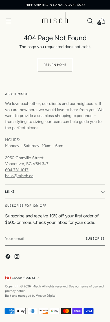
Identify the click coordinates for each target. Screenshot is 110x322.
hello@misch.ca (19, 175)
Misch (36, 286)
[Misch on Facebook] (8, 257)
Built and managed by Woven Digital (30, 296)
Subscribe (95, 238)
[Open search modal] (90, 20)
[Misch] (55, 17)
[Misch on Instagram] (17, 257)
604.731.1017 (16, 169)
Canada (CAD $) (23, 278)
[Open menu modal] (8, 20)
